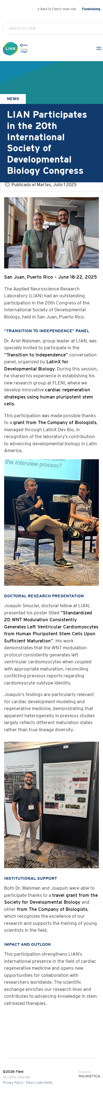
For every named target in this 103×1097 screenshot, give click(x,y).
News (13, 99)
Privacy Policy (13, 1083)
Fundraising (91, 9)
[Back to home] (16, 53)
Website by (85, 1072)
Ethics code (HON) (39, 1083)
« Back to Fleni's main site (57, 9)
